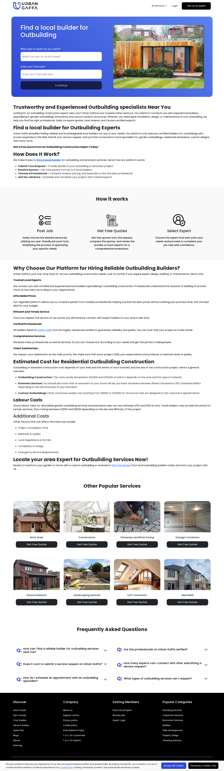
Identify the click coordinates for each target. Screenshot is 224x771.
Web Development (173, 730)
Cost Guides (19, 720)
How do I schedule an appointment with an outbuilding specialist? (57, 679)
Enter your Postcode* (33, 66)
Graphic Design (171, 735)
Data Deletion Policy (73, 730)
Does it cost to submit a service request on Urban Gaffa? (59, 663)
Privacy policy (70, 720)
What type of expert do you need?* (41, 49)
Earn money (19, 715)
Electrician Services (173, 720)
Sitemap (17, 745)
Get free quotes (121, 465)
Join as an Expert (196, 5)
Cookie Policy (66, 767)
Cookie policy (70, 725)
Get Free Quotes (37, 544)
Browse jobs (119, 715)
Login (175, 5)
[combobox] (61, 56)
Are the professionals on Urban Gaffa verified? (152, 649)
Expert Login (119, 720)
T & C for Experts (72, 740)
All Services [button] (158, 5)
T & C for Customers (74, 735)
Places (16, 740)
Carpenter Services (173, 715)
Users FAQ (18, 730)
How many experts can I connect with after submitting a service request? (159, 664)
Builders (167, 725)
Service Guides (21, 725)
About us (68, 710)
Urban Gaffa (44, 330)
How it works (19, 710)
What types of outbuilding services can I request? (154, 678)
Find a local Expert (122, 710)
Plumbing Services (172, 710)
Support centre (71, 715)
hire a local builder (49, 160)
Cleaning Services (172, 740)
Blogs (16, 735)
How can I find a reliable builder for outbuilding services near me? (57, 650)
